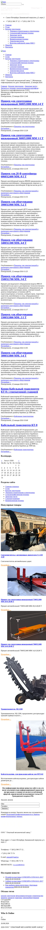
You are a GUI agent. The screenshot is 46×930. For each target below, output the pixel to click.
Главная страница (12, 487)
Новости (8, 45)
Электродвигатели (17, 41)
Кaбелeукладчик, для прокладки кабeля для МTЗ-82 (22, 774)
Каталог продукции (12, 29)
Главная (8, 25)
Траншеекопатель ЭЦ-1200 (12, 709)
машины (4, 898)
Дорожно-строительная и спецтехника (24, 31)
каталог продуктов (8, 896)
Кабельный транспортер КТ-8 (19, 425)
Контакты (9, 47)
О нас (7, 27)
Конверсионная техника (19, 39)
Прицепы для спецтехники (24, 126)
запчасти (11, 898)
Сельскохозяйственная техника (21, 33)
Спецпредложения (17, 37)
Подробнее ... (6, 128)
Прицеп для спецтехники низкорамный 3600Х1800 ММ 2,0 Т (22, 102)
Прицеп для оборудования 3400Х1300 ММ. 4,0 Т (16, 241)
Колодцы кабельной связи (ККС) (22, 43)
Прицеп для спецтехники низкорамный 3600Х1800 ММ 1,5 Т (22, 137)
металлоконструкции (24, 896)
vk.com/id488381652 (21, 14)
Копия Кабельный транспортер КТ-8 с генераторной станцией (20, 390)
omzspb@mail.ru (13, 8)
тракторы (18, 898)
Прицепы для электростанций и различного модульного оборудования (19, 192)
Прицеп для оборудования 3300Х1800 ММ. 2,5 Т (16, 316)
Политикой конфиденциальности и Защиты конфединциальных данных (20, 815)
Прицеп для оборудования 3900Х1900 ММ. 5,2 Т (16, 203)
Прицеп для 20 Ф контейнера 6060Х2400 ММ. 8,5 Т (19, 175)
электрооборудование (31, 898)
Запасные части (16, 35)
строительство (37, 896)
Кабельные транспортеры (23, 416)
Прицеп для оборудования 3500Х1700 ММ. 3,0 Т (16, 278)
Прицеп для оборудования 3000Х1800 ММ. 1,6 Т (16, 354)
